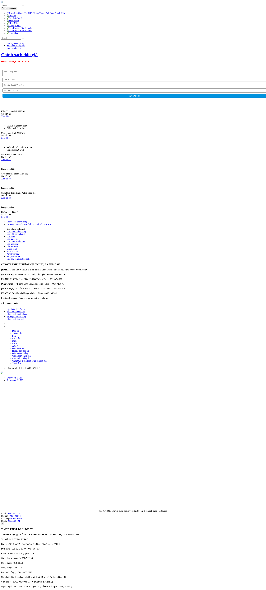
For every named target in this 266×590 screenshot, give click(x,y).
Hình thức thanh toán (16, 311)
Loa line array (13, 244)
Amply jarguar (13, 254)
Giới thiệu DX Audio (16, 309)
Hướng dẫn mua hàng (16, 316)
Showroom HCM (14, 378)
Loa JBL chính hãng (16, 234)
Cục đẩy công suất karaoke (18, 259)
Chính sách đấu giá (19, 54)
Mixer (14, 343)
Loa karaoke (12, 239)
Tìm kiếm (16, 363)
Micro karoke (12, 249)
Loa (14, 336)
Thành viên (17, 333)
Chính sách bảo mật (15, 319)
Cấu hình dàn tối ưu (15, 43)
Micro (14, 341)
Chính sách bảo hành (21, 356)
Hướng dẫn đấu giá (20, 351)
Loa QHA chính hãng (16, 231)
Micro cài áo (12, 251)
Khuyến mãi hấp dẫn (16, 45)
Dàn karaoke (12, 246)
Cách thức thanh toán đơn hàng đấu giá (29, 361)
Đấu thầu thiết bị (14, 48)
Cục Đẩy (16, 338)
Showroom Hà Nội (15, 380)
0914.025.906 (15, 518)
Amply (15, 346)
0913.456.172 (14, 513)
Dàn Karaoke (18, 348)
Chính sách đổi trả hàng (17, 222)
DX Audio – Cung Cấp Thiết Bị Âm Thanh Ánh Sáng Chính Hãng (36, 13)
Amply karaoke (13, 256)
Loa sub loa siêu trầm (16, 241)
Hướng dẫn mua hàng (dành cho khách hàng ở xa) (29, 224)
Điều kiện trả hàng (20, 353)
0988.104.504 (14, 516)
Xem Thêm (6, 116)
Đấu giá (15, 331)
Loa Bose (11, 236)
